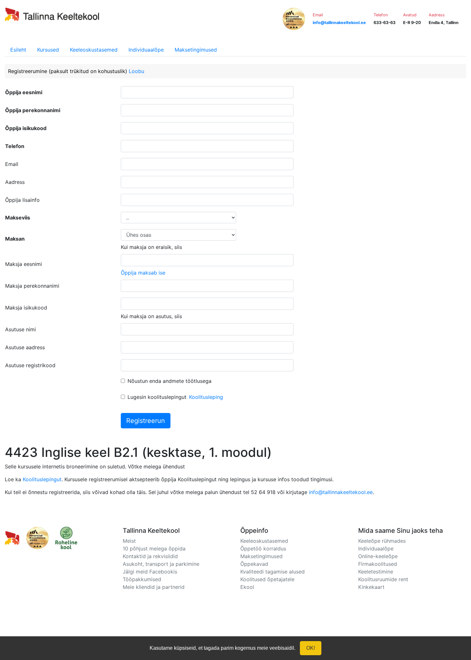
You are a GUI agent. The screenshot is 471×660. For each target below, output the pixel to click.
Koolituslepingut (42, 479)
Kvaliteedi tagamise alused (272, 571)
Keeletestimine (375, 571)
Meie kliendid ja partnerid (154, 587)
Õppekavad (254, 564)
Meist (129, 541)
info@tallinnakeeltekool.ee (341, 492)
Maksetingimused (196, 49)
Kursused (48, 49)
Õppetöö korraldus (263, 548)
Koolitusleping (206, 397)
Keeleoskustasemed (94, 49)
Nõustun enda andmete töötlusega (169, 381)
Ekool (247, 587)
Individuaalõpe (146, 49)
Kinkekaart (371, 587)
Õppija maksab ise (143, 272)
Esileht (18, 49)
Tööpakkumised (142, 579)
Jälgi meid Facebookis (150, 571)
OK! (310, 648)
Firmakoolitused (377, 564)
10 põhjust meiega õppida (154, 548)
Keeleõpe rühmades (382, 541)
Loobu (136, 71)
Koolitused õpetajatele (267, 579)
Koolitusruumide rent (383, 579)
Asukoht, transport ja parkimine (161, 564)
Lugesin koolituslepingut (157, 397)
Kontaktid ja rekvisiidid (150, 556)
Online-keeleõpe (378, 556)
